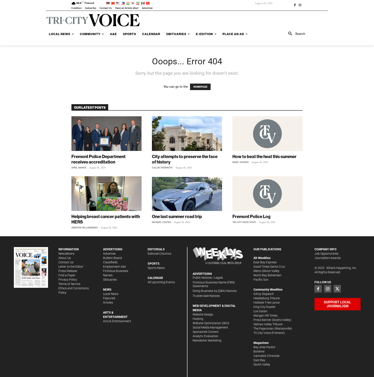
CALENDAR (155, 278)
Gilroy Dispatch (263, 294)
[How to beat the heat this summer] (267, 133)
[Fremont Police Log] (267, 193)
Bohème (258, 351)
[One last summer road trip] (187, 193)
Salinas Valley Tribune (267, 324)
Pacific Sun (260, 279)
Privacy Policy (67, 279)
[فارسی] (138, 3)
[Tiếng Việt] (148, 3)
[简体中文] (113, 3)
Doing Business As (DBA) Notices (215, 291)
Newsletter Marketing (207, 340)
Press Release (67, 271)
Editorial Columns (159, 253)
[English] (118, 3)
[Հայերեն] (108, 3)
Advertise (109, 253)
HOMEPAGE (200, 86)
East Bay (259, 360)
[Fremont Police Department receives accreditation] (106, 133)
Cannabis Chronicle (266, 356)
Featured (109, 298)
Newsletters (66, 253)
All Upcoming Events (161, 282)
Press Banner (262, 320)
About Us (64, 258)
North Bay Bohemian (267, 275)
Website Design (203, 314)
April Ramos (78, 167)
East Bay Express (265, 262)
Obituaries (110, 279)
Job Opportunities (326, 253)
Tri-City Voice (262, 333)
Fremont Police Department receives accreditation (98, 159)
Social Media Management (210, 327)
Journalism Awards (327, 258)
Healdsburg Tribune (266, 298)
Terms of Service (69, 284)
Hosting (198, 318)
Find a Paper (66, 275)
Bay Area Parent (264, 347)
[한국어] (133, 3)
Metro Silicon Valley (266, 271)
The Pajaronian (263, 328)
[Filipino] (123, 3)
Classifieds (110, 262)
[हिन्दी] (128, 3)
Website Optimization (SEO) (211, 323)
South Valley (261, 364)
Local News (110, 294)
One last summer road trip (177, 216)
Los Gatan (260, 311)
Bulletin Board (112, 258)
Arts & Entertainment (117, 321)
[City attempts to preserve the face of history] (187, 133)
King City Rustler (264, 307)
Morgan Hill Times (265, 315)
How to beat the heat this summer (264, 156)
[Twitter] (337, 288)
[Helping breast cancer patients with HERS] (106, 193)
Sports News (156, 268)
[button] (295, 34)
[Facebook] (294, 5)
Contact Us (65, 262)
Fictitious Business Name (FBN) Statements (214, 284)
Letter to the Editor (70, 266)
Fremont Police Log (251, 216)
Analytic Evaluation (205, 336)
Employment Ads (114, 266)
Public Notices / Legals (208, 277)
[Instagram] (300, 5)
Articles (108, 302)
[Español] (143, 3)
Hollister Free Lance (266, 302)
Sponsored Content (206, 331)
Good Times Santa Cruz (269, 266)
